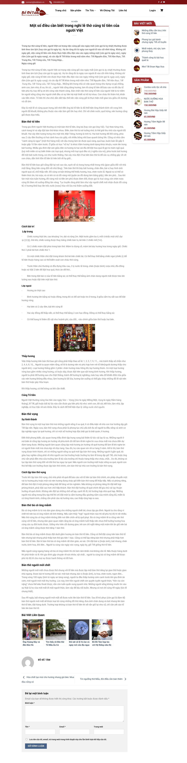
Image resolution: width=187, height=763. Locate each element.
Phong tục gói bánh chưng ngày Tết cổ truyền (154, 40)
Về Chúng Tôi (107, 10)
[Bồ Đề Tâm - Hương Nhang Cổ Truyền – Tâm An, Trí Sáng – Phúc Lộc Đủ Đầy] (35, 10)
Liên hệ (123, 10)
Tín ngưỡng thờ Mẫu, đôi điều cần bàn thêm (101, 679)
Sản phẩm (75, 10)
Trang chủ (60, 10)
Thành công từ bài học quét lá (153, 58)
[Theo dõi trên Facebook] (159, 2)
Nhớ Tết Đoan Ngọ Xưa (153, 66)
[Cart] (161, 10)
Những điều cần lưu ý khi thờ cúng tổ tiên (154, 31)
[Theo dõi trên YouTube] (164, 2)
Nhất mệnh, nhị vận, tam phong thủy (153, 49)
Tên (27, 727)
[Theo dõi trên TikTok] (161, 2)
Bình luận (29, 703)
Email (62, 727)
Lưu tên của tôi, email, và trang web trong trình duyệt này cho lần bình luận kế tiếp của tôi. (68, 739)
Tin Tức (89, 10)
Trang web (98, 727)
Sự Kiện (74, 21)
